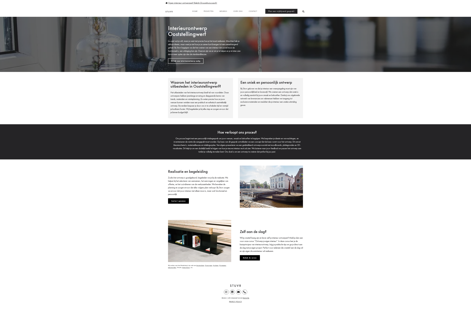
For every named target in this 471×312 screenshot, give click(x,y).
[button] (303, 11)
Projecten (208, 11)
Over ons (238, 11)
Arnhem (216, 265)
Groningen (208, 265)
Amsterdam (200, 265)
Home (195, 11)
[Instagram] (226, 292)
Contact (253, 11)
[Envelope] (238, 292)
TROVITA (246, 298)
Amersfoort (186, 267)
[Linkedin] (232, 292)
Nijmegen (222, 265)
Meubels (223, 11)
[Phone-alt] (244, 292)
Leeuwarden (172, 267)
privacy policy (235, 302)
